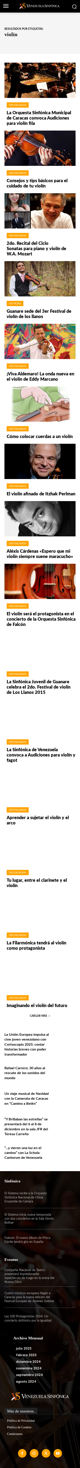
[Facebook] (22, 1453)
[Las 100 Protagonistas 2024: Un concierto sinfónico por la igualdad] (65, 1318)
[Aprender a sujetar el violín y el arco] (40, 785)
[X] (46, 1453)
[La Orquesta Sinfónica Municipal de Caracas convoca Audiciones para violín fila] (40, 80)
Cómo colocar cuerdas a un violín (40, 436)
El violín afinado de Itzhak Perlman (41, 494)
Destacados (17, 105)
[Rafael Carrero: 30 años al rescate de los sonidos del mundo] (65, 1071)
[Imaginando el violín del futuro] (40, 973)
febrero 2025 (26, 1355)
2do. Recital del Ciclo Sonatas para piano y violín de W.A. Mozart (36, 248)
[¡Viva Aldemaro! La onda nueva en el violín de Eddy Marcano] (40, 341)
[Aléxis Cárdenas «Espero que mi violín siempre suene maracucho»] (40, 518)
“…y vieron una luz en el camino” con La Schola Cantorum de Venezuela (23, 1153)
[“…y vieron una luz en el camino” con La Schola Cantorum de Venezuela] (65, 1151)
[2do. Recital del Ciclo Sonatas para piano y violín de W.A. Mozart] (40, 210)
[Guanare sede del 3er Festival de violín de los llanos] (40, 278)
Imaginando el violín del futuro (37, 1006)
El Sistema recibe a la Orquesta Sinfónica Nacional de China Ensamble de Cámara (25, 1197)
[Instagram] (34, 1453)
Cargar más (38, 1016)
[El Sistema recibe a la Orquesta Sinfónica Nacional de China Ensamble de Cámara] (65, 1197)
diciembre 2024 (28, 1362)
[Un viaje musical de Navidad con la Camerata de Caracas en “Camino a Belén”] (65, 1097)
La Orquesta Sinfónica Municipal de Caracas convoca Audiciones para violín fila (39, 118)
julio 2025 (24, 1348)
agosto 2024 (26, 1382)
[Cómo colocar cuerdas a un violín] (40, 404)
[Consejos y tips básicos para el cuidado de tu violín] (40, 148)
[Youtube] (58, 1453)
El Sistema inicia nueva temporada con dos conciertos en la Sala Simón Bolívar (29, 1218)
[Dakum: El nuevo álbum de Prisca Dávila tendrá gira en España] (65, 1239)
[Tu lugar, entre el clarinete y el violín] (40, 847)
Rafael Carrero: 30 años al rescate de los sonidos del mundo (24, 1073)
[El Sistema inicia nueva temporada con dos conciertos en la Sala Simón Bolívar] (65, 1218)
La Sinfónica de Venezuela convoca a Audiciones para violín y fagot (41, 755)
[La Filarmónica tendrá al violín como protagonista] (40, 910)
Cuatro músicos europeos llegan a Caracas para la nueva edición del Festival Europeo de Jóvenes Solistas (29, 1297)
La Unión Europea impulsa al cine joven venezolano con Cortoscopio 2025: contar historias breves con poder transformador (26, 1044)
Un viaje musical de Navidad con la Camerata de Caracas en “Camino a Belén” (26, 1098)
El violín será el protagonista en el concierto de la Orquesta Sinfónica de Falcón (41, 619)
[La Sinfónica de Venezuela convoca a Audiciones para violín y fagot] (40, 717)
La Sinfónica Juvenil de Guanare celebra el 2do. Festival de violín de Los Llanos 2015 (38, 687)
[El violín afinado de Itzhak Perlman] (40, 461)
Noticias (15, 303)
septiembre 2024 (29, 1375)
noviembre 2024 (28, 1368)
